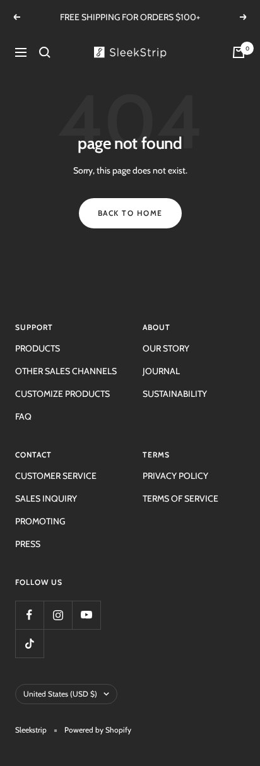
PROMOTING (40, 521)
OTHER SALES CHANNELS (66, 371)
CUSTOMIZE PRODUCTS (62, 393)
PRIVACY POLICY (175, 475)
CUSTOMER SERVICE (56, 475)
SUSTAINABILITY (175, 393)
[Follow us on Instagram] (58, 615)
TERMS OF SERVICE (180, 498)
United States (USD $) (60, 693)
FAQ (23, 416)
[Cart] (238, 52)
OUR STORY (166, 348)
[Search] (44, 52)
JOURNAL (161, 371)
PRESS (27, 544)
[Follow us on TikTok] (29, 643)
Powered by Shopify (97, 729)
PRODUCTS (37, 348)
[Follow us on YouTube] (86, 615)
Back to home (130, 213)
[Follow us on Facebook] (29, 615)
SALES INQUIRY (46, 498)
